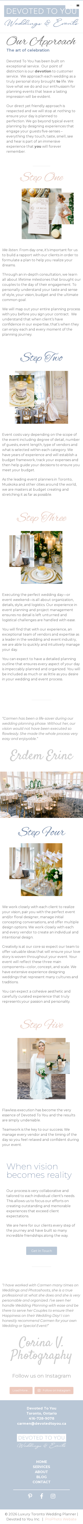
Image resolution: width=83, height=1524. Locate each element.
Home (41, 1462)
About (41, 1472)
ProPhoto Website (61, 1519)
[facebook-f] (41, 1496)
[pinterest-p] (30, 1496)
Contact (42, 1482)
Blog (41, 1477)
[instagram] (53, 1496)
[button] (41, 1251)
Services (41, 1467)
